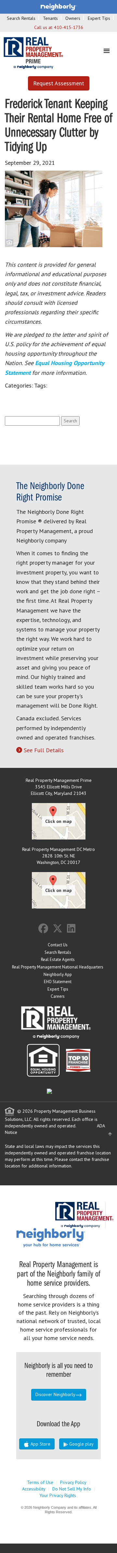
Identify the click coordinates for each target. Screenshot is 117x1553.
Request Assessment (58, 83)
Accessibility (34, 1489)
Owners (72, 18)
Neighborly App (58, 974)
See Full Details (44, 750)
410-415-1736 (68, 27)
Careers (58, 996)
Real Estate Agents (58, 959)
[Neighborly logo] (58, 6)
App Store (39, 1444)
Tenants (50, 18)
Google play (81, 1444)
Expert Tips (99, 18)
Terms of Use (40, 1482)
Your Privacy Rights (57, 1495)
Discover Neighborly (55, 1394)
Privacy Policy (73, 1482)
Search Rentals (21, 18)
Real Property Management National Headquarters (57, 967)
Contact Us (58, 945)
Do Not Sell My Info (71, 1489)
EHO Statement (58, 981)
